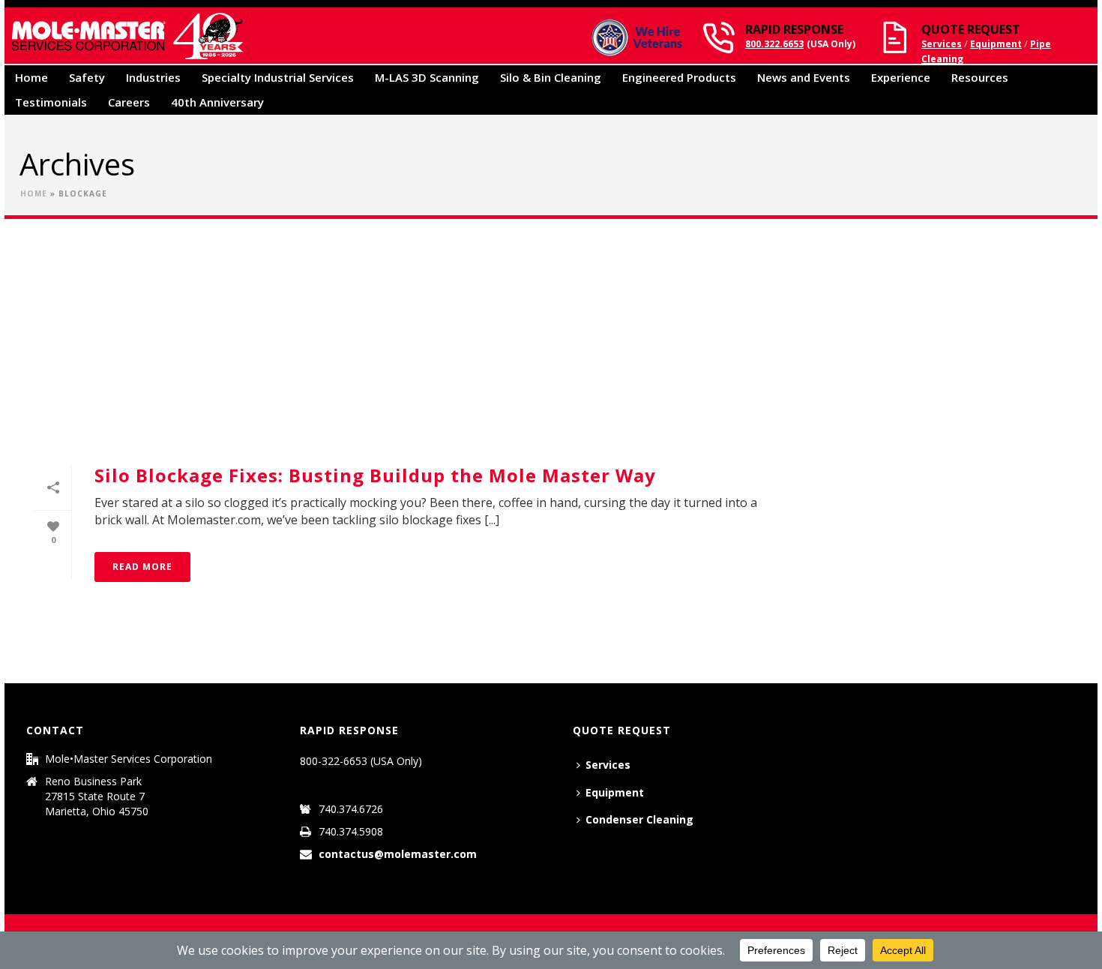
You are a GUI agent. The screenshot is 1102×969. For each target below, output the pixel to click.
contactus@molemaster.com (398, 854)
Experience (900, 77)
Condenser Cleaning (639, 819)
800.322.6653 (774, 44)
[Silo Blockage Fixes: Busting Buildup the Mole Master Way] (403, 352)
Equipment (996, 44)
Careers (129, 102)
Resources (979, 77)
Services (941, 44)
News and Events (803, 77)
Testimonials (51, 102)
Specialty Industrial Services (278, 77)
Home (31, 77)
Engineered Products (679, 77)
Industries (153, 77)
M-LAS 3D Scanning (427, 77)
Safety (87, 77)
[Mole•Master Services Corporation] (126, 36)
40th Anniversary (217, 102)
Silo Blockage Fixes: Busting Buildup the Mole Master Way (375, 475)
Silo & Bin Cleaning (550, 77)
